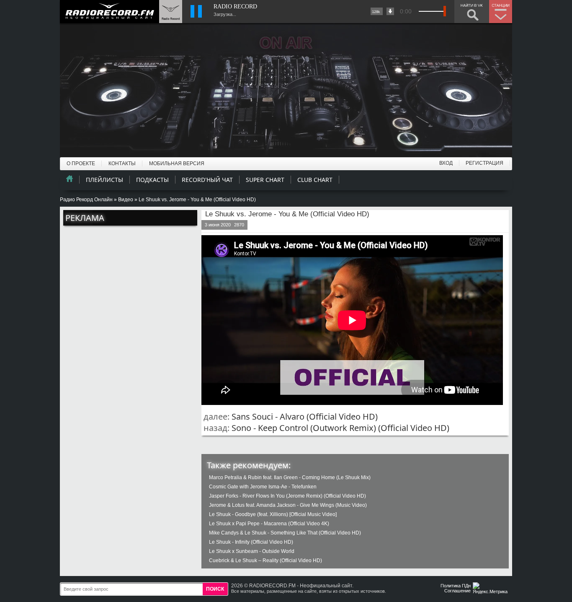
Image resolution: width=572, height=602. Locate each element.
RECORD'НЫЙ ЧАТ (207, 180)
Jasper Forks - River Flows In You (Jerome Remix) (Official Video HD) (287, 496)
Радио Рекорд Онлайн (86, 199)
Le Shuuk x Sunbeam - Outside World (251, 551)
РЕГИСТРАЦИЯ (484, 163)
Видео (125, 199)
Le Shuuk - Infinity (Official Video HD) (251, 542)
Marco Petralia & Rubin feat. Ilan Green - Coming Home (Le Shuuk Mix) (290, 477)
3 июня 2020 (218, 224)
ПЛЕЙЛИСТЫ (104, 180)
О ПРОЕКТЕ (81, 163)
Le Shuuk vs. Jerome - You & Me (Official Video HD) (287, 214)
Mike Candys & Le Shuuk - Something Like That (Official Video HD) (285, 533)
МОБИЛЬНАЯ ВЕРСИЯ (176, 163)
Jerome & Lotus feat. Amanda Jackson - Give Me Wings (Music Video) (288, 505)
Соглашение (457, 590)
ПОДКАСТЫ (152, 180)
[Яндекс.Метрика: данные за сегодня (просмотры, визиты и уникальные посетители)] (491, 588)
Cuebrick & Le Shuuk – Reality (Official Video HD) (265, 560)
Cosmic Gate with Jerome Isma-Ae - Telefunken (263, 487)
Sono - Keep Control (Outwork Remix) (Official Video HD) (340, 427)
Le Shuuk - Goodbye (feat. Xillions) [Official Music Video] (273, 514)
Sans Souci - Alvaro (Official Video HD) (305, 416)
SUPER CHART (265, 180)
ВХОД (446, 163)
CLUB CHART (314, 180)
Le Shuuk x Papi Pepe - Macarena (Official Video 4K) (269, 524)
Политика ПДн (456, 585)
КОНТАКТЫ (122, 163)
